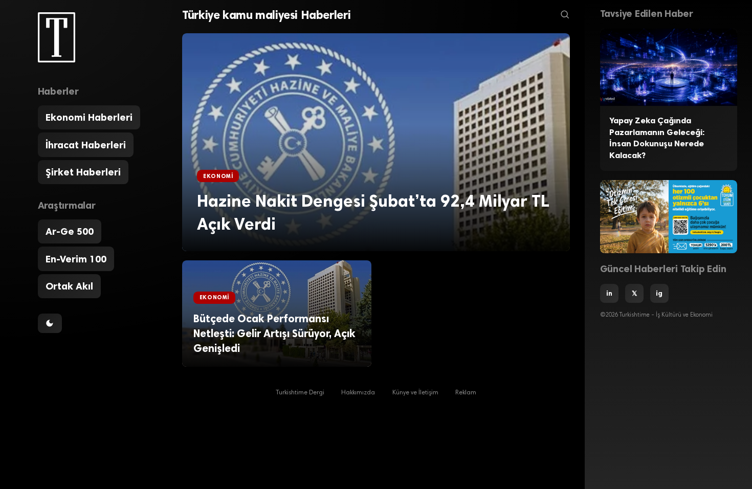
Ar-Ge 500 (70, 231)
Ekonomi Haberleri (89, 117)
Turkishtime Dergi (300, 393)
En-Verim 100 (76, 259)
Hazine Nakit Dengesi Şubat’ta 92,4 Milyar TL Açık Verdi (373, 212)
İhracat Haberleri (86, 145)
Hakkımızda (358, 393)
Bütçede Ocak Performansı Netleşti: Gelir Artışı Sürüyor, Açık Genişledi (274, 333)
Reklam (465, 393)
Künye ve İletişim (415, 393)
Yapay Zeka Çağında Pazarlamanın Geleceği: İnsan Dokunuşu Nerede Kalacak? (656, 138)
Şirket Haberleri (83, 172)
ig (659, 293)
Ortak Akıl (69, 286)
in (609, 293)
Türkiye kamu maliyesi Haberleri (266, 15)
